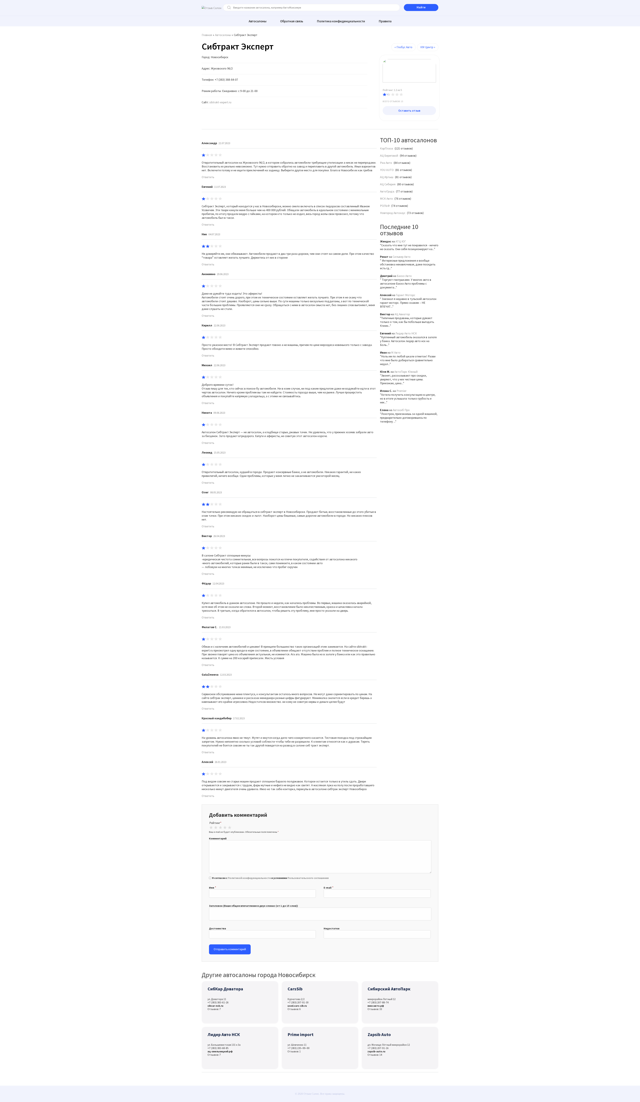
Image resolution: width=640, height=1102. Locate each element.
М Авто (395, 352)
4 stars (224, 827)
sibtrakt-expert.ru (220, 102)
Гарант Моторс (405, 295)
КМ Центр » (427, 47)
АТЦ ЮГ (401, 241)
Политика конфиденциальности (341, 21)
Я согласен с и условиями (270, 878)
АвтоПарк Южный (406, 372)
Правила (385, 21)
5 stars (229, 827)
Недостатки (331, 928)
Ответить (208, 177)
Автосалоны (257, 21)
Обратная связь (291, 21)
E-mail (328, 887)
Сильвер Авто (401, 257)
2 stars (215, 827)
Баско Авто (404, 276)
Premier (401, 391)
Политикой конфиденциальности (249, 878)
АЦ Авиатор (402, 314)
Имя (211, 887)
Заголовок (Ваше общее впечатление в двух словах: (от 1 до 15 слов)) (253, 905)
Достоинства (217, 928)
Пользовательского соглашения (308, 878)
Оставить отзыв (409, 110)
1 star (211, 827)
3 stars (220, 827)
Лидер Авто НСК (406, 333)
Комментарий (217, 838)
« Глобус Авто (403, 47)
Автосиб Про (401, 410)
